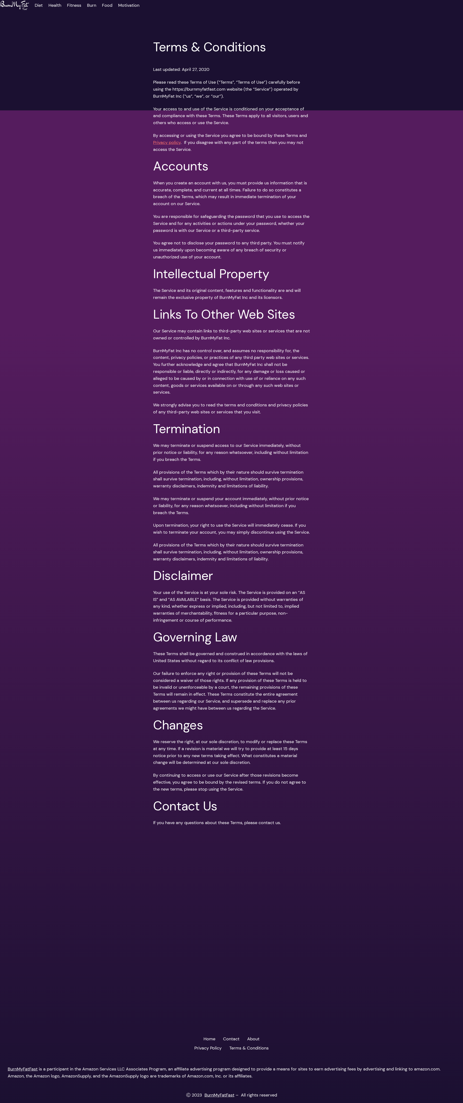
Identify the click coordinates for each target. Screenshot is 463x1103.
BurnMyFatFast (23, 1069)
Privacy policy (167, 142)
